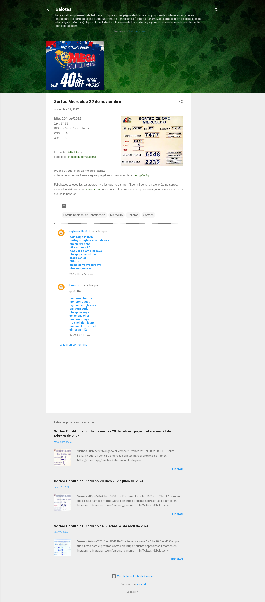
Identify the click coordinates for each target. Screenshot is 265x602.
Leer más (176, 469)
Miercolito (116, 215)
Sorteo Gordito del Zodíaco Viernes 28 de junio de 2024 (98, 481)
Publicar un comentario (72, 344)
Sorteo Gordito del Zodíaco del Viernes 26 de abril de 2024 (101, 526)
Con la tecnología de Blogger (135, 576)
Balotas (63, 9)
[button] (180, 102)
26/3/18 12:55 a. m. (81, 274)
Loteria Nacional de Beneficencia (84, 215)
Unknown (75, 285)
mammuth (141, 584)
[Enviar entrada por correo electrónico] (64, 207)
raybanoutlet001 (79, 231)
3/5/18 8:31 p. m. (79, 335)
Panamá (133, 215)
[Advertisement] (206, 99)
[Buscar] (216, 10)
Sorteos (148, 215)
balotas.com (137, 31)
